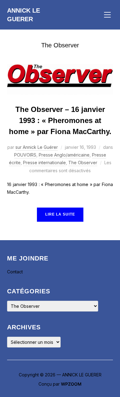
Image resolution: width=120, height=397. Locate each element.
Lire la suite (60, 214)
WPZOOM (71, 384)
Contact (15, 271)
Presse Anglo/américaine (64, 154)
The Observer (82, 162)
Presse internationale (44, 162)
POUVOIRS (25, 154)
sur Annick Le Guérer (36, 147)
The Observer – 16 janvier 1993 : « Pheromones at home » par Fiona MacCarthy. (60, 120)
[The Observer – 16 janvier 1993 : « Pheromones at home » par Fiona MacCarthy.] (60, 67)
